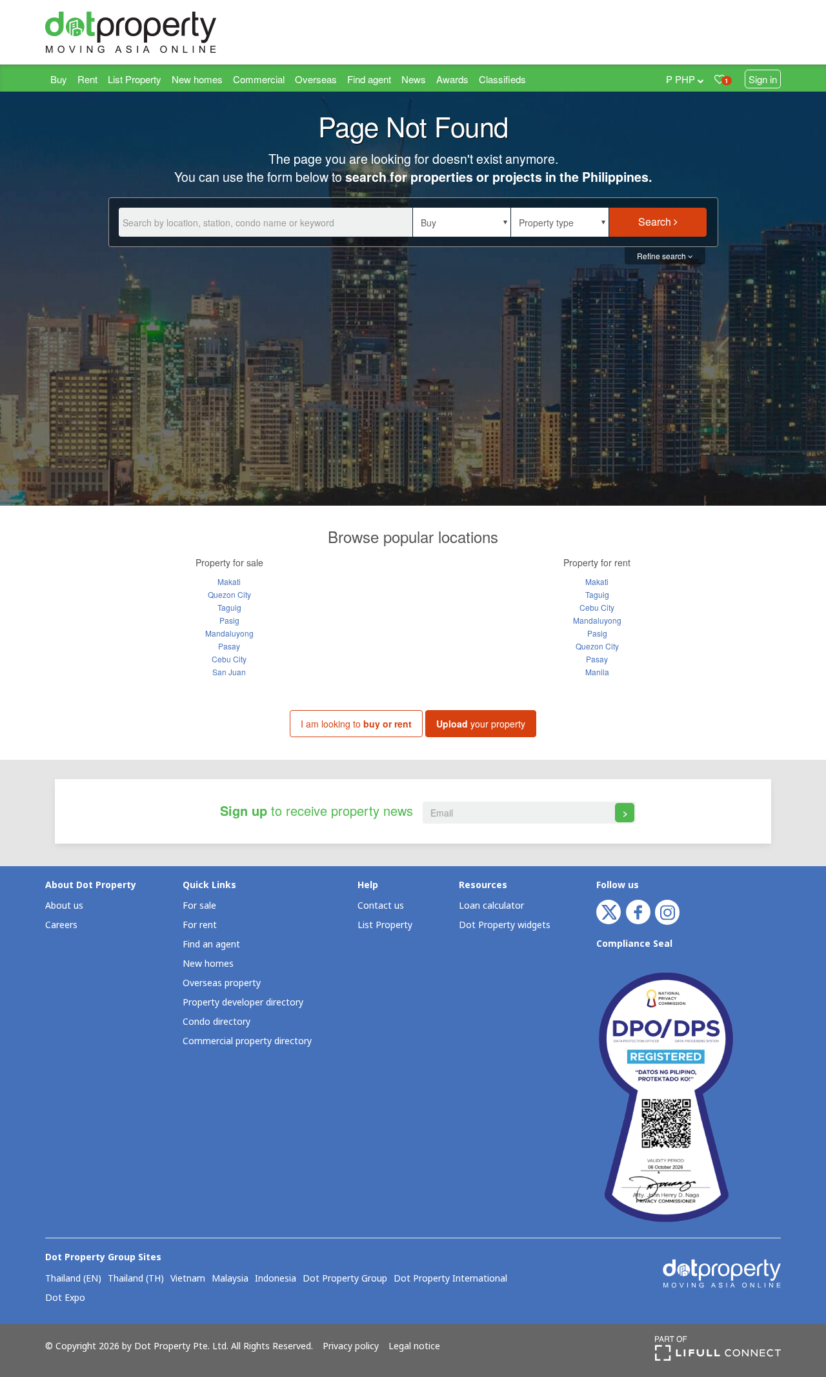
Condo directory (216, 1022)
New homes (197, 79)
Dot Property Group (345, 1279)
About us (64, 906)
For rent (200, 925)
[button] (461, 222)
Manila (597, 671)
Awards (452, 79)
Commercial (259, 79)
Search (656, 221)
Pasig (229, 620)
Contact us (381, 906)
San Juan (229, 671)
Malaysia (230, 1279)
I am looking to (356, 723)
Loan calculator (491, 906)
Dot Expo (65, 1298)
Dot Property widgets (504, 925)
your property (480, 723)
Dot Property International (450, 1279)
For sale (199, 906)
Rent (87, 79)
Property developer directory (243, 1002)
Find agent (369, 79)
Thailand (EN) (73, 1279)
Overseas (316, 79)
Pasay (229, 645)
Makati (229, 581)
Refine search (662, 255)
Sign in (763, 79)
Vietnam (187, 1279)
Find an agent (211, 944)
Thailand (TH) (136, 1279)
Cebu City (229, 658)
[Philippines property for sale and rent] (161, 32)
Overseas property (222, 983)
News (413, 79)
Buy (58, 79)
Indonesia (275, 1279)
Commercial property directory (247, 1041)
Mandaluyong (229, 633)
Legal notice (414, 1346)
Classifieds (502, 79)
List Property (134, 79)
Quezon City (229, 594)
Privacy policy (351, 1346)
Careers (61, 925)
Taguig (229, 607)
